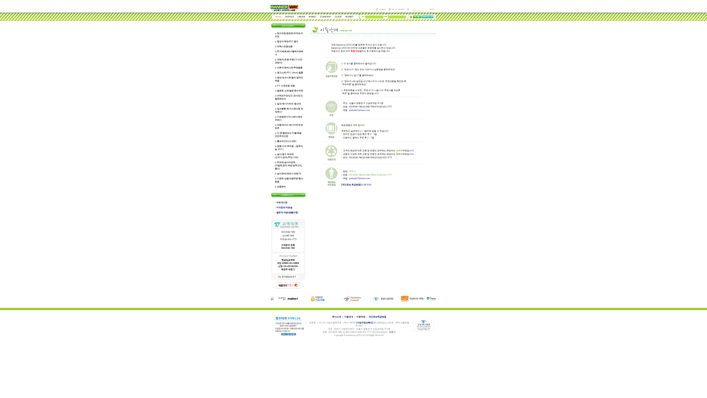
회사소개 (336, 316)
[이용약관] (366, 184)
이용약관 (360, 316)
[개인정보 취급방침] (351, 184)
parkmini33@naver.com (359, 110)
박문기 (392, 332)
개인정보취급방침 (377, 316)
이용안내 (348, 316)
